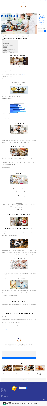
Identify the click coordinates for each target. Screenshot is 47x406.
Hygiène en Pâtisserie (5, 46)
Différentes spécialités (5, 47)
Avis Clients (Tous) (2, 388)
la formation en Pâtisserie (5, 50)
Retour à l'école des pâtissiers (24, 379)
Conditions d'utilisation (3, 391)
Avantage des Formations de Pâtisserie (6, 51)
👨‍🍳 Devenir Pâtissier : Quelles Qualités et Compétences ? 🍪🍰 (41, 18)
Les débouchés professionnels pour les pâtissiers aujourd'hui (8, 52)
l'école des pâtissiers (3, 389)
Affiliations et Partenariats (3, 392)
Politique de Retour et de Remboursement (3, 395)
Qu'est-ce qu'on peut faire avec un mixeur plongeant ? (42, 16)
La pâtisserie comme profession (6, 43)
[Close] (46, 402)
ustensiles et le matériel (18, 70)
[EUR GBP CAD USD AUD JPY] (40, 1)
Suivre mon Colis (2, 387)
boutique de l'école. (23, 74)
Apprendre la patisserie (3, 390)
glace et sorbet (24, 206)
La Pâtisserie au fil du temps (5, 44)
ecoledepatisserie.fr (6, 292)
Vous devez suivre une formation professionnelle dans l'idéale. (8, 45)
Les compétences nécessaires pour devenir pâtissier (7, 48)
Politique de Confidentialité (3, 393)
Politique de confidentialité (34, 403)
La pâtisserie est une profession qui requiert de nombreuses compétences (9, 49)
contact (12, 401)
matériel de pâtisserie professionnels (11, 75)
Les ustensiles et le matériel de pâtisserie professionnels (7, 42)
